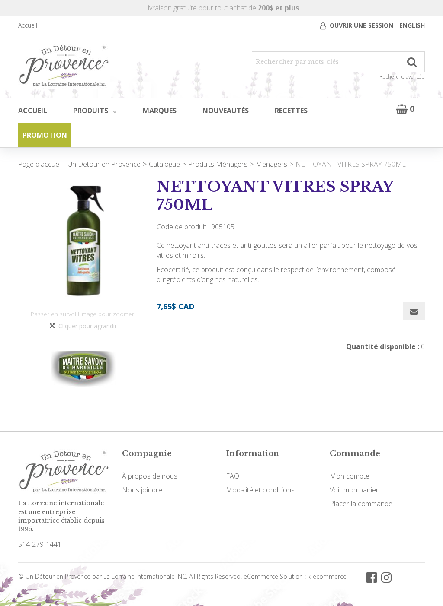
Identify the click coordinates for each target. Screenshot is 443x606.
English (412, 25)
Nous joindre (142, 490)
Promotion (44, 135)
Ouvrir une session (361, 25)
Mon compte (349, 476)
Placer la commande (361, 503)
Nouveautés (225, 110)
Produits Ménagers (217, 164)
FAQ (232, 476)
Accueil (27, 25)
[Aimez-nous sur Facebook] (371, 576)
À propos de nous (149, 476)
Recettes (291, 110)
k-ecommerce (327, 576)
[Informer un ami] (414, 311)
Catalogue (164, 164)
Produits (90, 110)
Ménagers (271, 164)
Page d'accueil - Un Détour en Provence (79, 164)
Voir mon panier (354, 490)
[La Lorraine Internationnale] (64, 66)
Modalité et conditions (260, 490)
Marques (160, 110)
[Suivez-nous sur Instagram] (386, 576)
